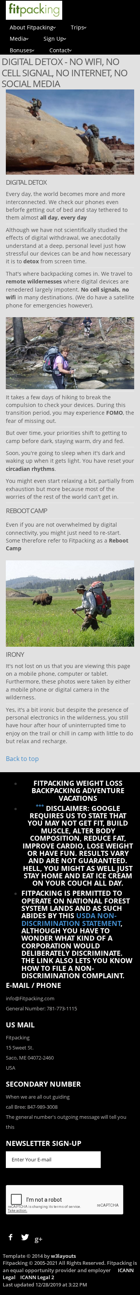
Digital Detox (26, 182)
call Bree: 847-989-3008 (32, 1106)
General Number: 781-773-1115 (41, 1008)
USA (10, 1067)
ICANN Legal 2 (37, 1277)
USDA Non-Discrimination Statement (71, 919)
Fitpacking (18, 1037)
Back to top (22, 758)
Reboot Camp (26, 510)
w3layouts (63, 1255)
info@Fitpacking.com (30, 998)
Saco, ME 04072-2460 (30, 1057)
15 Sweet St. (19, 1047)
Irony (15, 654)
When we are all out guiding (38, 1096)
